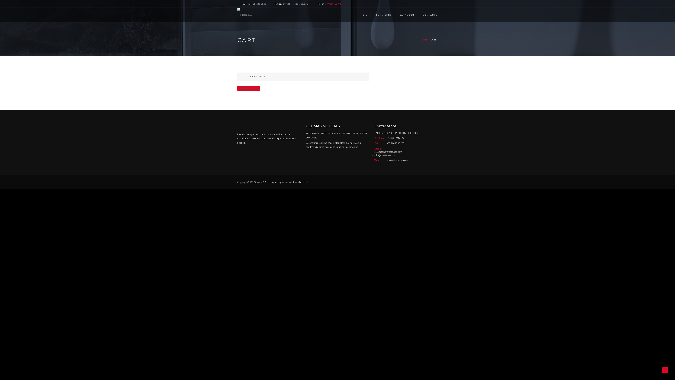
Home (424, 40)
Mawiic (285, 182)
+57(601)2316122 (256, 3)
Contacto (430, 15)
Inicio (363, 15)
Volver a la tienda (249, 88)
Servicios (383, 15)
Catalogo (407, 15)
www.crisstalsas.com (397, 160)
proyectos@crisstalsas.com (388, 151)
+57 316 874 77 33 (395, 143)
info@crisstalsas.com (295, 3)
